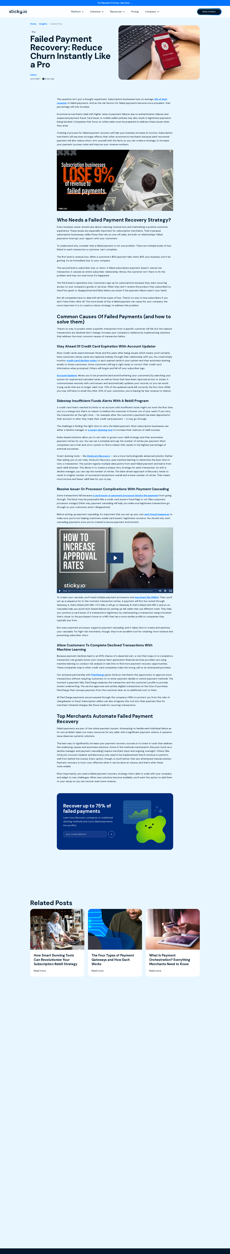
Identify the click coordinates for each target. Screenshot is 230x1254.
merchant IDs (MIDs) (147, 597)
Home (33, 24)
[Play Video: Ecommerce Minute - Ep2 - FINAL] (115, 558)
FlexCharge (98, 674)
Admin (33, 75)
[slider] (112, 591)
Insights (43, 24)
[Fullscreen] (170, 591)
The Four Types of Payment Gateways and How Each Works (113, 959)
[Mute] (160, 591)
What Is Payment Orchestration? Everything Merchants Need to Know (169, 959)
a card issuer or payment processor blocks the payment (126, 495)
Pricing (135, 11)
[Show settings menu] (165, 591)
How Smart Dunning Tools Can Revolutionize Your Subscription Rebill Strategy (55, 959)
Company (150, 11)
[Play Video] (59, 591)
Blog (33, 32)
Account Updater (67, 375)
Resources (116, 11)
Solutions (95, 11)
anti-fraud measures (156, 514)
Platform (76, 11)
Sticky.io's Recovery (98, 456)
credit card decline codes (81, 360)
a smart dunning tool (100, 430)
